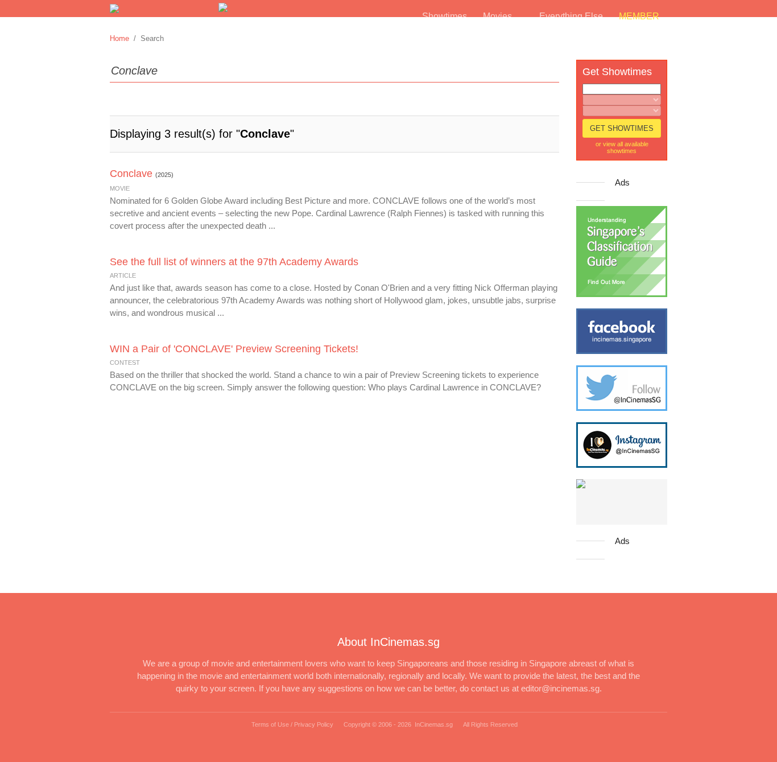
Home (119, 38)
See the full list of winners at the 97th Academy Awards (234, 261)
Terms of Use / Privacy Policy (292, 724)
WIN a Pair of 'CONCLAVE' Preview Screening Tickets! (234, 349)
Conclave (131, 173)
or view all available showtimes (622, 147)
